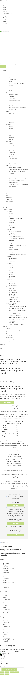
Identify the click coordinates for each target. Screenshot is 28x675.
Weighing (11, 96)
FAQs (4, 9)
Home (4, 70)
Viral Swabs (11, 150)
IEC (7, 195)
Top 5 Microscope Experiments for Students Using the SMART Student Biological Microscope (18, 171)
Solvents (11, 85)
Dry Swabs (11, 156)
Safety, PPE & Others (8, 568)
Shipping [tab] (15, 408)
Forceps (11, 128)
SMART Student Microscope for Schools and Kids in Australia (18, 185)
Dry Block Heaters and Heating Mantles (17, 107)
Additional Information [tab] (15, 407)
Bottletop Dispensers (13, 94)
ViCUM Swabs (12, 154)
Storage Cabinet (12, 109)
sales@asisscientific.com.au (11, 550)
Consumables (12, 118)
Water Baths (12, 98)
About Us (5, 3)
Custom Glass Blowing (8, 13)
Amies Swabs (12, 152)
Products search (4, 64)
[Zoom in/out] (2, 672)
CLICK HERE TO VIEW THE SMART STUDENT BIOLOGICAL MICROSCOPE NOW (13, 362)
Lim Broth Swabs (13, 160)
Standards (11, 87)
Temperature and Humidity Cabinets (17, 102)
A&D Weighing (9, 201)
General (11, 77)
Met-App (8, 203)
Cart (1, 348)
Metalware (8, 124)
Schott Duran (9, 199)
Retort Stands (12, 132)
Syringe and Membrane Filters (15, 115)
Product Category (7, 74)
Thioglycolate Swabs (13, 163)
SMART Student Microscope (15, 167)
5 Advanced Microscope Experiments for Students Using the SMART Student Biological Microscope (17, 180)
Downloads (5, 5)
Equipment (8, 92)
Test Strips (11, 90)
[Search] (3, 66)
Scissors (11, 135)
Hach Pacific (9, 197)
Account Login (7, 626)
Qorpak (8, 190)
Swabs (7, 148)
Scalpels (11, 133)
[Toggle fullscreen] (7, 672)
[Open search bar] (0, 62)
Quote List (2, 355)
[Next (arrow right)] (7, 674)
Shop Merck (6, 72)
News (4, 7)
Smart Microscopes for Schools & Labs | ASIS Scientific (17, 175)
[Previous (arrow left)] (2, 674)
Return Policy (6, 602)
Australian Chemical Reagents (12, 191)
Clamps (11, 139)
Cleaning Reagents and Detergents (16, 83)
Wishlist (1, 351)
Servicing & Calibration (9, 628)
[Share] (12, 672)
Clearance (5, 630)
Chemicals (8, 75)
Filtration (8, 111)
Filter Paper (11, 113)
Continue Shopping (9, 669)
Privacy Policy (6, 599)
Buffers (10, 81)
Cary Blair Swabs (13, 158)
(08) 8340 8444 (6, 546)
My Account (2, 344)
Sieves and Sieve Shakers (14, 100)
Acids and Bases (12, 79)
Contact (5, 11)
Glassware (8, 117)
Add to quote (7, 402)
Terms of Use (6, 601)
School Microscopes (10, 165)
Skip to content (4, 1)
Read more (16, 505)
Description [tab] (15, 405)
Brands (4, 188)
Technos (8, 193)
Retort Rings (12, 130)
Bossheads (11, 137)
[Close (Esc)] (16, 672)
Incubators (11, 105)
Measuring (11, 122)
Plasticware (8, 141)
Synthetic (11, 88)
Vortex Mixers (12, 103)
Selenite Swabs (12, 161)
